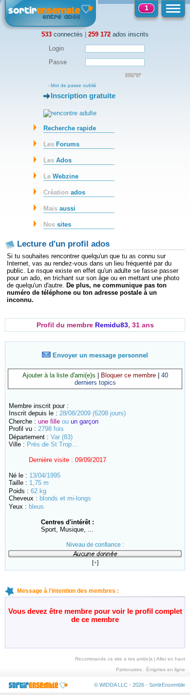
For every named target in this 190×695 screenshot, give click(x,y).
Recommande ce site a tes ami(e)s (113, 658)
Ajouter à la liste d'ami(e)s (58, 375)
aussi (59, 208)
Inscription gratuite (83, 95)
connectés (62, 34)
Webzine (60, 176)
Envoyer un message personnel (99, 355)
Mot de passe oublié (73, 85)
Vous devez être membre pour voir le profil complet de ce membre (95, 615)
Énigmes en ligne (165, 669)
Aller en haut (170, 658)
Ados (57, 160)
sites (57, 224)
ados (64, 192)
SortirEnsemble (167, 685)
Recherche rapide (69, 128)
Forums (61, 144)
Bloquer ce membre (128, 375)
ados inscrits (118, 34)
